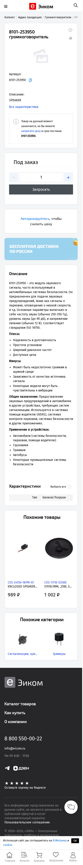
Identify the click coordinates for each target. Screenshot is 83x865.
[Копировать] (30, 80)
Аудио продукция (30, 17)
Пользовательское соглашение (27, 822)
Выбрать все (58, 486)
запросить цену (31, 131)
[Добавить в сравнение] (70, 38)
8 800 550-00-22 (23, 738)
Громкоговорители (58, 17)
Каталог (9, 17)
